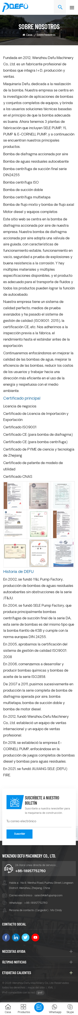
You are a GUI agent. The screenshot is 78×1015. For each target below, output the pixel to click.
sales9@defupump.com (48, 895)
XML (50, 987)
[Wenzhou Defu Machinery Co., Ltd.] (15, 7)
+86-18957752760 (30, 871)
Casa (29, 35)
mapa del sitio (36, 987)
